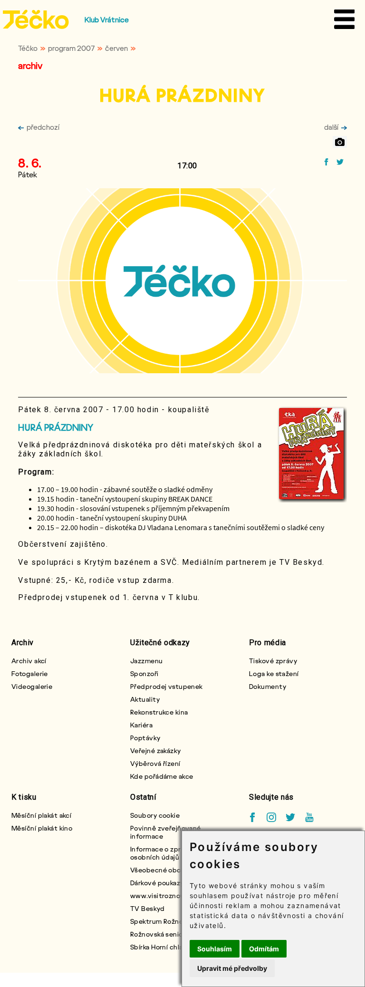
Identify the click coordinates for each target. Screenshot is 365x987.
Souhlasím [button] (214, 949)
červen (116, 48)
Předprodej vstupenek (166, 686)
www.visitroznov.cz (161, 895)
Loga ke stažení (274, 673)
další (331, 127)
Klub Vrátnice (107, 19)
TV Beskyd (147, 908)
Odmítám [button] (264, 949)
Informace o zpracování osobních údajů (168, 853)
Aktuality (145, 699)
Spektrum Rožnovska (163, 921)
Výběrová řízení (155, 763)
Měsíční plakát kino (41, 828)
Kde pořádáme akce (161, 776)
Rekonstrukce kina (159, 712)
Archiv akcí (29, 661)
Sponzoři (144, 673)
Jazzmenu (146, 661)
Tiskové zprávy (273, 661)
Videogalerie (31, 686)
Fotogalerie (29, 673)
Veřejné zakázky (155, 750)
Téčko (28, 48)
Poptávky (145, 738)
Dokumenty (267, 686)
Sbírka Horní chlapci (161, 947)
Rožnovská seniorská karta (171, 934)
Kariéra (141, 725)
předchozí (43, 127)
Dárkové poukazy (157, 883)
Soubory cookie (155, 815)
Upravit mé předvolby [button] (232, 968)
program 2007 (71, 48)
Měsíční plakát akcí (41, 815)
